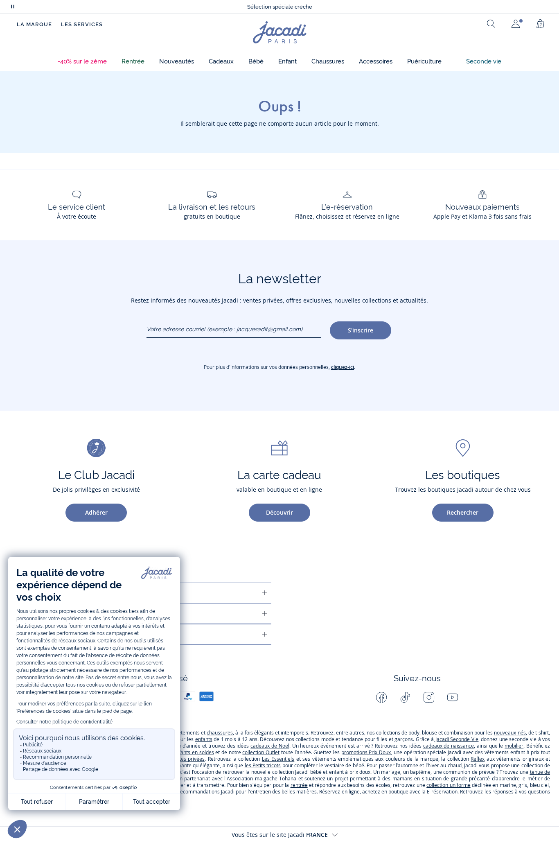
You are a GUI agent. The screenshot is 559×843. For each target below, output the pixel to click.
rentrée (299, 785)
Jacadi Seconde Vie (456, 739)
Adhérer (96, 512)
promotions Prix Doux (366, 752)
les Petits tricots (263, 765)
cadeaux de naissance (448, 745)
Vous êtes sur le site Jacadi (280, 834)
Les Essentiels (278, 758)
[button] (82, 61)
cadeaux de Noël (269, 745)
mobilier (514, 745)
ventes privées (188, 758)
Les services (82, 24)
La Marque (34, 24)
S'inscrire (360, 330)
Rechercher (462, 512)
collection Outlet (261, 752)
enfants (203, 739)
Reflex (478, 758)
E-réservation (442, 791)
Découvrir (279, 512)
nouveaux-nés (510, 732)
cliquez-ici (342, 367)
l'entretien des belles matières (282, 791)
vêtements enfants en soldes (180, 752)
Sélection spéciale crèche (279, 7)
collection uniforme (448, 785)
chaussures (220, 732)
